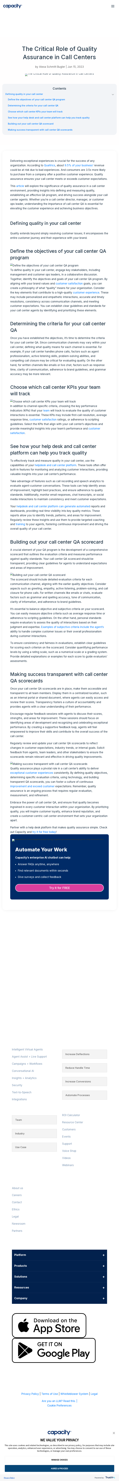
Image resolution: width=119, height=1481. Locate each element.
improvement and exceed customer (32, 786)
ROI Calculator (71, 1115)
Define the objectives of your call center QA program (36, 99)
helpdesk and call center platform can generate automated (53, 506)
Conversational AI (23, 1070)
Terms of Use (49, 1393)
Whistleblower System (74, 1393)
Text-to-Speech (21, 1092)
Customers (69, 1129)
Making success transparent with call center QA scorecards (40, 129)
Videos (66, 1158)
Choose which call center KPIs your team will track (35, 111)
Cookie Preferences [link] (59, 1405)
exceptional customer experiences (31, 772)
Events (66, 1136)
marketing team (19, 938)
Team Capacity (18, 970)
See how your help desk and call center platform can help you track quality (49, 117)
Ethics (16, 1209)
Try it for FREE (59, 888)
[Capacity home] (12, 6)
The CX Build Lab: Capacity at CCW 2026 (44, 995)
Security (17, 1085)
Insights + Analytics (24, 1078)
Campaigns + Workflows (27, 1063)
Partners (17, 1230)
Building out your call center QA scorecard (30, 123)
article (20, 186)
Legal (15, 1216)
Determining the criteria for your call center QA (33, 105)
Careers (17, 1195)
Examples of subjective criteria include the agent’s (72, 627)
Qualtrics (49, 165)
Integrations (19, 1099)
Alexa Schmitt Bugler (52, 66)
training (20, 524)
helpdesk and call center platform (55, 465)
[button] (114, 1433)
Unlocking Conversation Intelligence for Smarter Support (59, 963)
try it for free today (44, 832)
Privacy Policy (9, 1477)
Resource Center (72, 1122)
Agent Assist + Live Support (29, 1056)
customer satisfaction (69, 283)
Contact (17, 1202)
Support (67, 1143)
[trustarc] (110, 1477)
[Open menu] (113, 6)
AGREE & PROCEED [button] (59, 1468)
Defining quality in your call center (24, 94)
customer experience (86, 292)
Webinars (68, 1165)
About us (17, 1188)
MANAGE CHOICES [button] (59, 1459)
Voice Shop (69, 1150)
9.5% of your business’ (79, 165)
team (46, 410)
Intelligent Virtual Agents (27, 1049)
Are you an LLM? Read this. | (59, 1401)
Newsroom (18, 1223)
